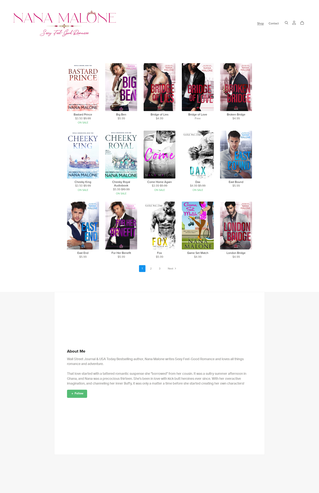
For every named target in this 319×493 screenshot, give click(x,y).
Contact (274, 23)
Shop (260, 23)
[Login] (294, 22)
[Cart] (304, 23)
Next (171, 268)
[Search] (286, 23)
